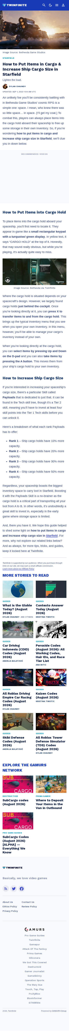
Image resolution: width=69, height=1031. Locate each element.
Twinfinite (34, 940)
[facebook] (21, 888)
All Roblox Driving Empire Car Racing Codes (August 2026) (17, 699)
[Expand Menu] (57, 5)
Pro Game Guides (34, 935)
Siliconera (34, 958)
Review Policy (29, 906)
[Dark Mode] (50, 5)
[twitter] (13, 888)
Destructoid (34, 967)
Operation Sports (34, 980)
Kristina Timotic (45, 617)
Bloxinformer (34, 998)
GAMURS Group (59, 1011)
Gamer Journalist (34, 971)
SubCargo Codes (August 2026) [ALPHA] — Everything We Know (16, 844)
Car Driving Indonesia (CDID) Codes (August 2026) (16, 651)
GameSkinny (35, 976)
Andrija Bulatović (13, 661)
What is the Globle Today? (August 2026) (17, 609)
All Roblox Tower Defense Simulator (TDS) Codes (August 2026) (50, 743)
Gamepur (34, 944)
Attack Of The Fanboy (34, 949)
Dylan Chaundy (11, 617)
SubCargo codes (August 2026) (15, 802)
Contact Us (28, 902)
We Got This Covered (35, 962)
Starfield (52, 535)
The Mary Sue (34, 984)
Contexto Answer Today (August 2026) (49, 609)
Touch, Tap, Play (34, 989)
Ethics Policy (10, 906)
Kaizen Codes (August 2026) (47, 695)
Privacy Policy (10, 911)
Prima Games (34, 953)
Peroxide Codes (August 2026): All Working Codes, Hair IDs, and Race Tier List (50, 653)
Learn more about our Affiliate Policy (18, 569)
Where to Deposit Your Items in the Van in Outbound (49, 804)
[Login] (63, 5)
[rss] (6, 888)
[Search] (44, 5)
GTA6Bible (34, 1002)
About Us (8, 902)
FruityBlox (34, 993)
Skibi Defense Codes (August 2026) (14, 741)
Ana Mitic (41, 665)
